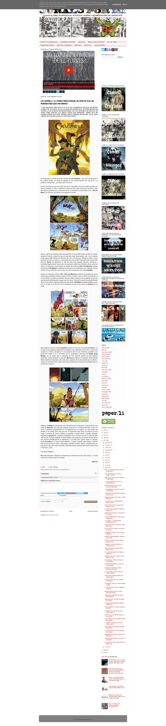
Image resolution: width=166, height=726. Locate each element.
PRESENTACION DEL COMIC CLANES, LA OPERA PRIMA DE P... (115, 498)
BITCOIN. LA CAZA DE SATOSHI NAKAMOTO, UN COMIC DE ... (114, 615)
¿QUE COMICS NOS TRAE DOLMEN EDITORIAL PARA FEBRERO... (115, 619)
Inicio (70, 511)
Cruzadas (104, 365)
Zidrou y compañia (106, 407)
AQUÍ (90, 114)
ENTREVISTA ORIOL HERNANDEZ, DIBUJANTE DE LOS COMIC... (115, 537)
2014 (104, 650)
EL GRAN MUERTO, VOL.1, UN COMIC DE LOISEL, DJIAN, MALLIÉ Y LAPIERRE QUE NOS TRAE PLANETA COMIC (117, 661)
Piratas (54, 469)
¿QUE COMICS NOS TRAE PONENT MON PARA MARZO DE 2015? (115, 494)
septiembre (107, 450)
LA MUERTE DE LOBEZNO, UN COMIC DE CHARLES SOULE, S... (114, 623)
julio (106, 455)
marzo (106, 465)
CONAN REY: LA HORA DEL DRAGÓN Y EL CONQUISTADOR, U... (114, 545)
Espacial (103, 367)
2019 (104, 430)
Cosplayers (104, 363)
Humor (103, 383)
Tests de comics (112, 42)
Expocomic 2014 (100, 45)
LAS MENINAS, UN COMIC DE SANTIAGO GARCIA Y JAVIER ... (113, 611)
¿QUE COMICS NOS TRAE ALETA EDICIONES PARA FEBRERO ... (114, 631)
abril (106, 462)
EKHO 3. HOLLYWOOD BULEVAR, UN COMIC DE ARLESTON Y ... (114, 470)
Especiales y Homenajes (64, 45)
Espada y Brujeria (105, 369)
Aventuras (104, 348)
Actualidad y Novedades (68, 42)
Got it (125, 4)
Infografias (78, 45)
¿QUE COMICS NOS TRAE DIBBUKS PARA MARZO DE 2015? (114, 501)
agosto (106, 452)
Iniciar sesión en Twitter (79, 493)
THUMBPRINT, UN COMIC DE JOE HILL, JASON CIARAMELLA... (115, 533)
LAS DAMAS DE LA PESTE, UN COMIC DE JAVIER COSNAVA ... (115, 584)
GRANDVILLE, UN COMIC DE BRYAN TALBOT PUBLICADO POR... (114, 556)
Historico (103, 381)
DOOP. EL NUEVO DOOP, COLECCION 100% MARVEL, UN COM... (114, 505)
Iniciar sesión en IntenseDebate (61, 493)
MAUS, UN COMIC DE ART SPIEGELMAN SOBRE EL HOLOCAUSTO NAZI (114, 705)
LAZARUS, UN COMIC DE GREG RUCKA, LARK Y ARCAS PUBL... (115, 525)
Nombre (42, 495)
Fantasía (103, 372)
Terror (103, 400)
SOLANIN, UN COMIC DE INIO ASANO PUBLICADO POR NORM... (113, 568)
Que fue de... (88, 45)
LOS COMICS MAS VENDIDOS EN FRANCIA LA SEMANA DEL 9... (114, 509)
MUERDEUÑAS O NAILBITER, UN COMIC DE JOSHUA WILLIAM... (114, 596)
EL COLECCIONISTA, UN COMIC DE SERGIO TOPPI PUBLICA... (114, 580)
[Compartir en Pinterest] (57, 467)
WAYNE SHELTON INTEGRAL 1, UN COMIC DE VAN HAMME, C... (114, 639)
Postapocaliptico (105, 392)
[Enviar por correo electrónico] (49, 467)
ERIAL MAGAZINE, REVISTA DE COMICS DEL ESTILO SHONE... (114, 560)
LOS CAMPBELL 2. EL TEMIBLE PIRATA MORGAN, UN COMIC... (113, 521)
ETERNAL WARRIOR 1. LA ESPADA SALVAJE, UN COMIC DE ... (115, 607)
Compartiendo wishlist (47, 45)
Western (103, 405)
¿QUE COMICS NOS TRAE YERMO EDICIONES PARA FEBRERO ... (115, 627)
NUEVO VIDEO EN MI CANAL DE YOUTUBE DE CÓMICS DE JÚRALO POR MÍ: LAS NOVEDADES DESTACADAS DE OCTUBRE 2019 (116, 671)
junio (106, 457)
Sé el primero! (55, 477)
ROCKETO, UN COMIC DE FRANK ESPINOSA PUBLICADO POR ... (114, 541)
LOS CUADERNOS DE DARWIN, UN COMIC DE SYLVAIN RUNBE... (114, 490)
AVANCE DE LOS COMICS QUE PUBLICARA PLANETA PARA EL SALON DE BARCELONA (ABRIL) (117, 696)
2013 (104, 652)
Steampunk (104, 396)
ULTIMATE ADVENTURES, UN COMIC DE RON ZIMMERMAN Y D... (115, 517)
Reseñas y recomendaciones (49, 42)
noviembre (107, 445)
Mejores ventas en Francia (96, 42)
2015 (104, 440)
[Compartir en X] (53, 467)
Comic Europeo (49, 469)
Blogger (90, 719)
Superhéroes (104, 398)
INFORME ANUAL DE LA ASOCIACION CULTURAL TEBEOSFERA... (113, 486)
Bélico (103, 350)
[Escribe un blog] (51, 467)
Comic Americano (105, 352)
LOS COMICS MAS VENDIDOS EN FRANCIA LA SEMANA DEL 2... (114, 552)
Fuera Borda (104, 376)
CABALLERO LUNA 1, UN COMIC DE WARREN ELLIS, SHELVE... (114, 599)
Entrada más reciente (47, 511)
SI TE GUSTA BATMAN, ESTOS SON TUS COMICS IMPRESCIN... (113, 482)
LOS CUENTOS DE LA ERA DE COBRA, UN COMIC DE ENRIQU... (114, 572)
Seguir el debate (96, 473)
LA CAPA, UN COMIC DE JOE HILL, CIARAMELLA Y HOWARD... (115, 588)
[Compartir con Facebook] (55, 467)
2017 (104, 435)
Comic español (105, 358)
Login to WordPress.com (70, 493)
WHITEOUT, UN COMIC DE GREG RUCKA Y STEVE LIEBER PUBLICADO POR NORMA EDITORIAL (117, 679)
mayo (106, 460)
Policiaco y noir (105, 389)
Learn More (116, 4)
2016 (104, 438)
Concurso (104, 361)
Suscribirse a (43, 501)
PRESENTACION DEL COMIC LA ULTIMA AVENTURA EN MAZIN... (113, 592)
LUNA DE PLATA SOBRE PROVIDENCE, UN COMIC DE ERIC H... (114, 576)
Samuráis (104, 394)
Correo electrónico (62, 495)
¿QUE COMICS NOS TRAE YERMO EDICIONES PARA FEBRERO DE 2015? (117, 687)
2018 (104, 433)
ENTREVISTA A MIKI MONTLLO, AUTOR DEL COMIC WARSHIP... (114, 564)
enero (106, 647)
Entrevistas (81, 42)
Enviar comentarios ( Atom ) (53, 515)
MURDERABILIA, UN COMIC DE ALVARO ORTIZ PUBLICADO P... (115, 635)
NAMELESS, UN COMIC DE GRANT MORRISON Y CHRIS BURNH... (115, 478)
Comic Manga (104, 356)
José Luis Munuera (65, 107)
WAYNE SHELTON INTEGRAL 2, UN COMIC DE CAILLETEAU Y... (114, 513)
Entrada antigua (93, 511)
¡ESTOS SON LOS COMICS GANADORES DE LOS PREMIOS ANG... (115, 643)
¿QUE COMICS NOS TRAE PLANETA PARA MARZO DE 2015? (114, 548)
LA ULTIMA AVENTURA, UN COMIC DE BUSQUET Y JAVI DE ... (113, 474)
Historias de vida (105, 378)
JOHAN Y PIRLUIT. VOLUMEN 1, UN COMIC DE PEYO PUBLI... (115, 529)
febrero (107, 467)
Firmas (103, 374)
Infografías (104, 385)
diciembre (107, 442)
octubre (107, 447)
